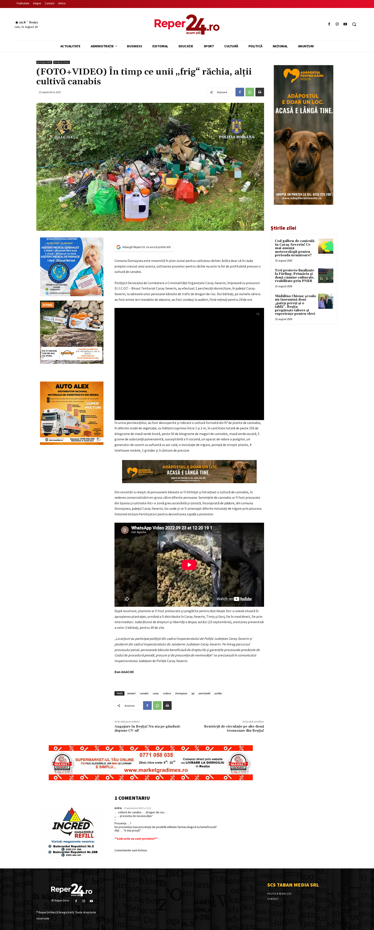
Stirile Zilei (61, 62)
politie (218, 693)
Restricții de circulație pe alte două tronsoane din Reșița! (234, 728)
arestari (131, 693)
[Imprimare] (259, 92)
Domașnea (181, 693)
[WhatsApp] (249, 92)
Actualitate (44, 62)
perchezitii (204, 693)
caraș (155, 693)
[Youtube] (345, 24)
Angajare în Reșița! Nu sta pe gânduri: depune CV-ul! (147, 728)
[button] (354, 24)
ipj (192, 693)
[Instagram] (337, 24)
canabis (144, 693)
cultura (167, 693)
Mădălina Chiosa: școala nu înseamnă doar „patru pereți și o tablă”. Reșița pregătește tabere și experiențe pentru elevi (295, 305)
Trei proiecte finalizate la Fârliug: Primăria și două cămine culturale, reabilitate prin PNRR (294, 275)
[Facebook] (329, 24)
